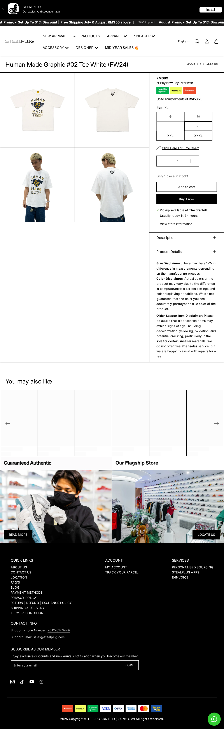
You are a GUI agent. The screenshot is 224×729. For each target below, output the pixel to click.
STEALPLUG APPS (186, 572)
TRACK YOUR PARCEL (121, 572)
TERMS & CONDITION (27, 613)
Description (165, 237)
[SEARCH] (197, 41)
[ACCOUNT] (207, 41)
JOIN (129, 665)
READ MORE (18, 534)
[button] (12, 682)
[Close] (3, 9)
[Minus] (164, 161)
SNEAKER (142, 36)
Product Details (169, 251)
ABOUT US (19, 567)
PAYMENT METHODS (27, 592)
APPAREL (114, 36)
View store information (176, 224)
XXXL (198, 136)
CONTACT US (21, 572)
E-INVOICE (180, 577)
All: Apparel (209, 64)
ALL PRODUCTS (86, 36)
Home (191, 64)
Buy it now (186, 199)
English (183, 41)
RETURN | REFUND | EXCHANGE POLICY (41, 603)
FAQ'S (15, 582)
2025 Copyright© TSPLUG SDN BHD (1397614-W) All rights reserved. (112, 719)
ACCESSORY (53, 47)
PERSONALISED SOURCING (192, 567)
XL (198, 126)
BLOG (15, 587)
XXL (170, 136)
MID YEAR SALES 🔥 (122, 47)
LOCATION (19, 577)
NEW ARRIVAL (54, 36)
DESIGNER (84, 47)
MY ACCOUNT (116, 567)
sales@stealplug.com (49, 637)
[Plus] (191, 161)
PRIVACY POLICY (24, 598)
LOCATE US (206, 534)
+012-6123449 (59, 630)
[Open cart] (216, 41)
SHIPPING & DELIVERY (28, 608)
